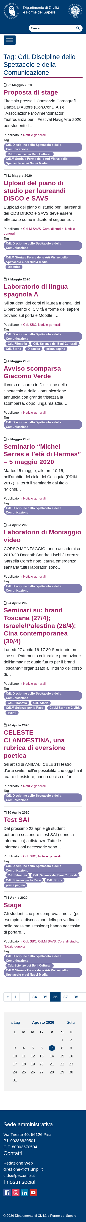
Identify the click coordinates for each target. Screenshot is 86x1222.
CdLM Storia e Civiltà (65, 707)
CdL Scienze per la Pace (23, 880)
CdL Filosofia (17, 343)
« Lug (15, 1022)
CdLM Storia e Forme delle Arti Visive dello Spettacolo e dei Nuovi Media (37, 161)
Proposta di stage (31, 92)
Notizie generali (34, 135)
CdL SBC (29, 324)
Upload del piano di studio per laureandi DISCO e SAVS (35, 190)
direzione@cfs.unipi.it (23, 1169)
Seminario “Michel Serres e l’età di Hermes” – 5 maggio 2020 (42, 454)
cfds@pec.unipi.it (19, 1175)
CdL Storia (13, 348)
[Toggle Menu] (9, 40)
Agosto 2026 (43, 1022)
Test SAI (16, 819)
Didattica (14, 267)
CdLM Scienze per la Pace (24, 707)
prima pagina (55, 348)
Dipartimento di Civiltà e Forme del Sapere (41, 9)
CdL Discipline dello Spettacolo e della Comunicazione (33, 147)
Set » (71, 1022)
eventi (12, 712)
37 (65, 997)
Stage (12, 905)
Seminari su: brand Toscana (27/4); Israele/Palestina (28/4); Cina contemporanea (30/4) (40, 625)
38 (76, 997)
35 (45, 997)
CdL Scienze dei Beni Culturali (29, 154)
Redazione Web (18, 1163)
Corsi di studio (53, 229)
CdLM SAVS (32, 229)
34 (34, 997)
